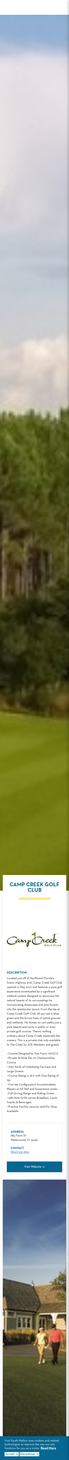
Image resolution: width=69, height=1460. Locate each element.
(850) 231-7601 (20, 1152)
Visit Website (32, 1166)
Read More (48, 1448)
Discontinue (27, 1454)
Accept (10, 1454)
